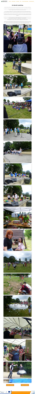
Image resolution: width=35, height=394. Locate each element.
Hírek (20, 1)
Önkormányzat (13, 1)
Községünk (17, 1)
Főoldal (10, 1)
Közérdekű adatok (31, 1)
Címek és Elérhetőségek (25, 1)
